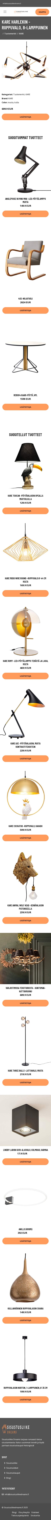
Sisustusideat (12, 1468)
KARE (21, 33)
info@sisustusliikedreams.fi (12, 4)
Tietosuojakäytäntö (20, 1515)
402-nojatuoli (25, 298)
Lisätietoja (25, 117)
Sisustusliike (11, 1463)
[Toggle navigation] (5, 11)
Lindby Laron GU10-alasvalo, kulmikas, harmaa (25, 1149)
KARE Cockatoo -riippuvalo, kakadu (25, 826)
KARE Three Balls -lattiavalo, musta (25, 1070)
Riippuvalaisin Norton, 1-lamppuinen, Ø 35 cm (25, 1387)
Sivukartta (35, 1515)
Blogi (8, 1478)
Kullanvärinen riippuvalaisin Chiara (25, 1308)
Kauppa (42, 12)
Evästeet (35, 1512)
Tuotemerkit (10, 33)
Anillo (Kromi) (25, 1229)
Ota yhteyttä (24, 1512)
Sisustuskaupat (13, 1473)
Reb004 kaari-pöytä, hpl (25, 395)
